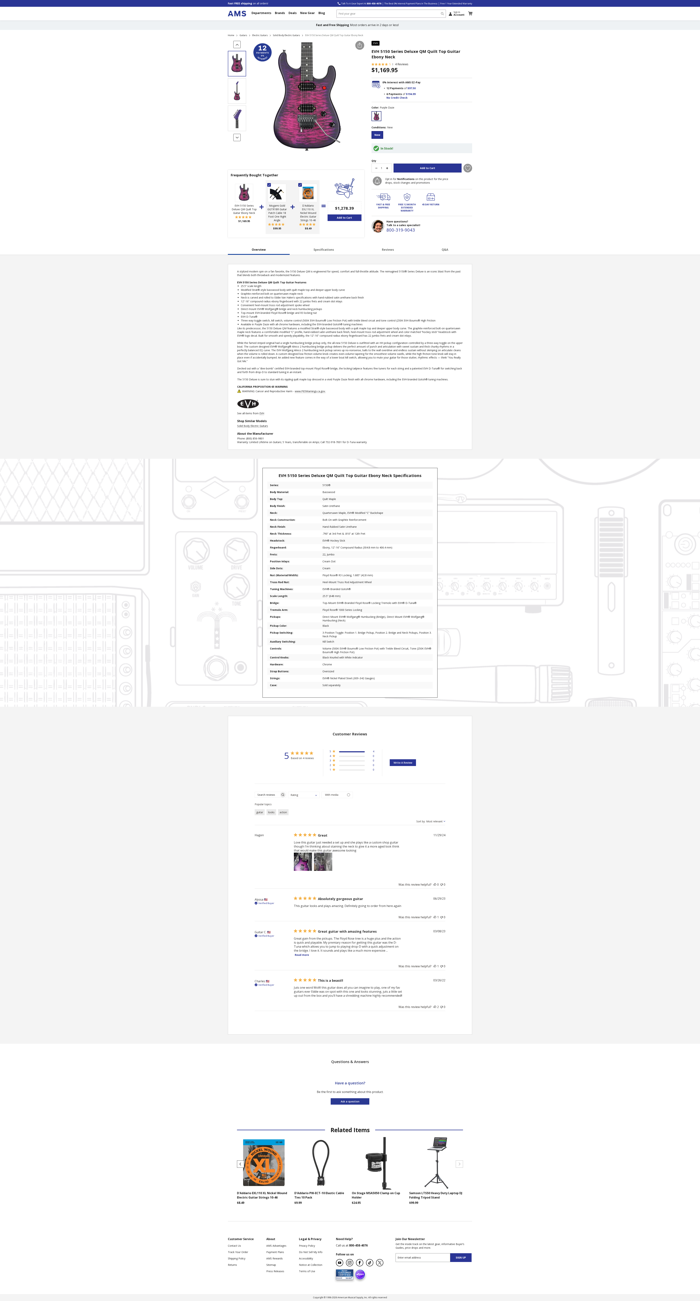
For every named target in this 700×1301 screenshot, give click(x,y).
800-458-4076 (358, 1245)
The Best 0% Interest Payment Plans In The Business (410, 3)
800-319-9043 (400, 230)
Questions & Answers (350, 1061)
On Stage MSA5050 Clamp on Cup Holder (376, 1195)
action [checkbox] (283, 812)
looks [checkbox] (271, 812)
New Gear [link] (307, 13)
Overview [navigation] (259, 250)
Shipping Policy (236, 1258)
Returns (232, 1265)
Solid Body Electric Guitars (286, 35)
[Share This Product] (359, 45)
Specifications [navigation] (324, 250)
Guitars (243, 35)
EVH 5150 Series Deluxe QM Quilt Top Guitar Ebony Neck (244, 209)
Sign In (459, 13)
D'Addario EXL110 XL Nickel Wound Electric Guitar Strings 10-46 (308, 213)
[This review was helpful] (435, 885)
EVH (375, 43)
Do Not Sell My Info (310, 1252)
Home (231, 35)
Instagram (349, 1262)
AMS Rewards (274, 1258)
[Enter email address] (426, 1257)
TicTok (369, 1262)
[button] (470, 13)
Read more (302, 955)
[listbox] (422, 116)
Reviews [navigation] (388, 250)
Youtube (339, 1262)
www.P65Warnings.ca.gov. (310, 391)
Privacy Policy (307, 1245)
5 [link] (390, 64)
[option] (376, 116)
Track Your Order (238, 1252)
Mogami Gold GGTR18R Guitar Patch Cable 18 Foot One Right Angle (277, 213)
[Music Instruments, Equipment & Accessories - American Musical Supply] (237, 13)
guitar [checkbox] (259, 812)
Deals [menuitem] (293, 13)
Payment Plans (275, 1252)
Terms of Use (307, 1271)
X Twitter (379, 1262)
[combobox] (391, 14)
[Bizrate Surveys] (348, 1277)
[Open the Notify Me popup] (377, 181)
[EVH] (248, 409)
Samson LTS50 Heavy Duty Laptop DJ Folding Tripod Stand (435, 1195)
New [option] (377, 135)
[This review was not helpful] (441, 885)
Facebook (359, 1262)
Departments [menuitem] (261, 13)
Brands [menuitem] (280, 13)
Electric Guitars (260, 35)
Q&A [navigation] (445, 250)
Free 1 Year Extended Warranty (456, 3)
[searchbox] (267, 795)
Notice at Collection (310, 1265)
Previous (240, 1164)
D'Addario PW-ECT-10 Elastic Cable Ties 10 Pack (319, 1195)
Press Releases (275, 1271)
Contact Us (234, 1245)
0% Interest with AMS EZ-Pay (401, 82)
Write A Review (403, 762)
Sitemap (271, 1265)
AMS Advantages (276, 1245)
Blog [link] (321, 13)
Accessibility (306, 1258)
